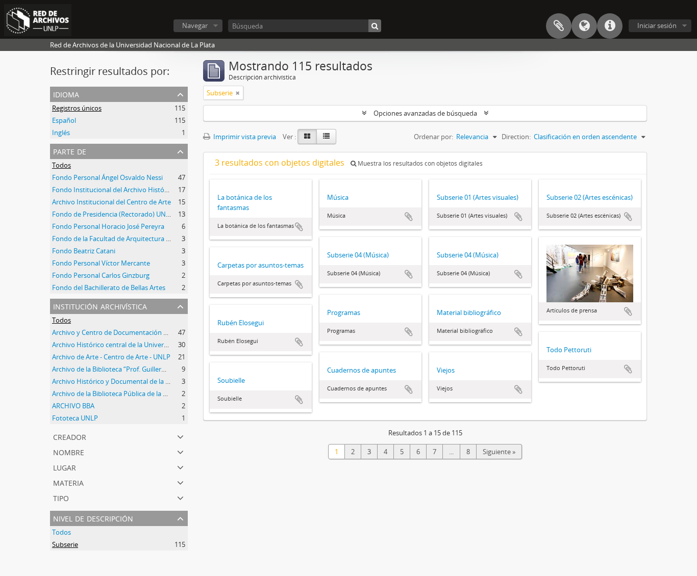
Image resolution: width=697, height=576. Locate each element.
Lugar (64, 467)
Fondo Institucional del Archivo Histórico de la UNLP (131, 189)
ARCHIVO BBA (73, 405)
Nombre (68, 451)
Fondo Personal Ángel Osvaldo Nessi (107, 177)
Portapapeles (558, 26)
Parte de (69, 151)
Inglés (61, 132)
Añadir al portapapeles (299, 227)
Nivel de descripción (93, 518)
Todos (61, 165)
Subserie (65, 544)
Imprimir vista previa (244, 136)
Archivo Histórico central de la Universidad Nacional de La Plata (147, 344)
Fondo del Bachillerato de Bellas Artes (108, 287)
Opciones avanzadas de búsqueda (425, 113)
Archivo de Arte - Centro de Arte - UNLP (111, 356)
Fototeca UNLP (75, 418)
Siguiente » (499, 451)
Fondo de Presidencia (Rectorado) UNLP (112, 214)
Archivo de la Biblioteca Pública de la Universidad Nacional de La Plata (157, 393)
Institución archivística (100, 305)
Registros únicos (77, 108)
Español (64, 120)
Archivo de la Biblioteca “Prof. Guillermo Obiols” (123, 369)
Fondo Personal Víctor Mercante (101, 263)
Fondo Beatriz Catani (83, 250)
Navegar (195, 25)
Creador (69, 436)
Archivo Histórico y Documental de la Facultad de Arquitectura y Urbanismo (166, 381)
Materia (68, 482)
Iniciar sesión (657, 25)
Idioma (584, 26)
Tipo (61, 497)
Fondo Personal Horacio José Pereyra (108, 226)
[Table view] (326, 136)
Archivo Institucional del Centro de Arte (111, 201)
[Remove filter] (238, 93)
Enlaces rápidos (610, 26)
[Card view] (307, 136)
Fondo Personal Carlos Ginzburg (101, 275)
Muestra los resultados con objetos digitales (419, 163)
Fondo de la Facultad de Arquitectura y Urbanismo (128, 238)
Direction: (516, 136)
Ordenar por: (433, 136)
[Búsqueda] (374, 25)
